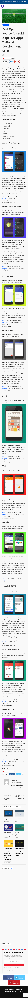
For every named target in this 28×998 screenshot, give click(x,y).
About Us (20, 991)
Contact (14, 991)
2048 (4, 130)
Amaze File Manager (8, 123)
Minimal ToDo (6, 126)
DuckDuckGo (6, 138)
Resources (5, 24)
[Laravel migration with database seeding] (19, 827)
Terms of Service (9, 989)
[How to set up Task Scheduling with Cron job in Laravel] (8, 827)
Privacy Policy (19, 989)
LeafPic (5, 133)
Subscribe (15, 965)
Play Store (5, 199)
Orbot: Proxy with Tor (9, 125)
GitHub (4, 197)
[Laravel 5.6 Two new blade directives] (8, 813)
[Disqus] (14, 888)
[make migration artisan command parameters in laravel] (19, 843)
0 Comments (11, 58)
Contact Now (17, 3)
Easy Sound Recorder (8, 136)
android (7, 768)
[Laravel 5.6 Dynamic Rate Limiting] (19, 813)
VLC (4, 131)
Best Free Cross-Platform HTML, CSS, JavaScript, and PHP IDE (19, 796)
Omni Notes (6, 128)
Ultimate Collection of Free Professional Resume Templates (7, 797)
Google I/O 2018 (7, 135)
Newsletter (8, 991)
